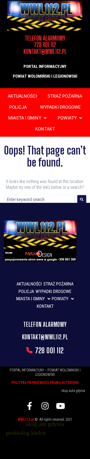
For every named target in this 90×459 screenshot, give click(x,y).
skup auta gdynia (73, 391)
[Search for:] (39, 199)
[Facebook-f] (30, 406)
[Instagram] (45, 406)
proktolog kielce (26, 432)
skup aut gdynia (45, 424)
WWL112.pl (26, 419)
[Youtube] (60, 406)
